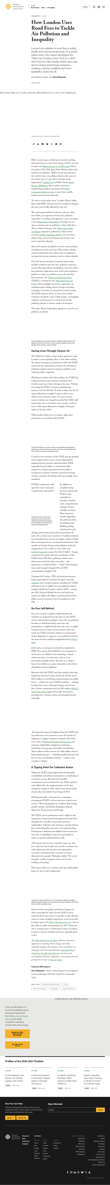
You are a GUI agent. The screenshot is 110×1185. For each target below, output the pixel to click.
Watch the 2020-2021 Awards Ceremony (17, 1033)
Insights (33, 6)
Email (51, 1110)
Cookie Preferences (98, 1165)
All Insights (51, 7)
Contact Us (101, 1136)
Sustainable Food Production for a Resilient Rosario (52, 952)
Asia (35, 1145)
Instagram (71, 1172)
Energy (45, 1148)
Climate (45, 1145)
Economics (57, 1143)
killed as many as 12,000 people (56, 166)
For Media (101, 1144)
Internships (101, 1152)
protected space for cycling (42, 552)
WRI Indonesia (80, 1152)
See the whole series (17, 1045)
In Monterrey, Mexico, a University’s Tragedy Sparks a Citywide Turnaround (40, 1079)
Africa (36, 1143)
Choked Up (48, 182)
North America (37, 1157)
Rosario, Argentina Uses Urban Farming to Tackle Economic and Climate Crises (93, 1079)
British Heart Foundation (48, 222)
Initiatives (26, 1141)
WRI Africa (81, 1138)
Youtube (89, 1172)
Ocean (45, 1159)
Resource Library (99, 1141)
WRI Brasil (81, 1141)
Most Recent (35, 7)
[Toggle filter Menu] (99, 7)
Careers (102, 1149)
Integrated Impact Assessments (57, 742)
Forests (45, 1153)
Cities (65, 984)
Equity (55, 1145)
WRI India (82, 1149)
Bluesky (82, 1172)
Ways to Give (22, 1118)
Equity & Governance (69, 989)
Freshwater (46, 1156)
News (43, 7)
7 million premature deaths (49, 235)
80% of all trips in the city (60, 922)
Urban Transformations (39, 989)
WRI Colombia (80, 1146)
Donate (85, 7)
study (76, 552)
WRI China (81, 1144)
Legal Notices (100, 1157)
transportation (54, 989)
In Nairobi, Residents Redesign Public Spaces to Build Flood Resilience (67, 1079)
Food (44, 1151)
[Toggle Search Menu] (94, 7)
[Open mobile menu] (103, 6)
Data (24, 1138)
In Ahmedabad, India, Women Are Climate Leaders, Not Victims (14, 1078)
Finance (56, 1148)
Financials (101, 1146)
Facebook (67, 1172)
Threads (78, 1172)
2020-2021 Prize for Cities (46, 941)
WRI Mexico (81, 1154)
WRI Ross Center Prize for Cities (50, 984)
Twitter (86, 1172)
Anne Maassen (59, 77)
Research (25, 1136)
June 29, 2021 (56, 960)
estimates (35, 583)
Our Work (37, 1136)
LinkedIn (75, 1172)
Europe (36, 1148)
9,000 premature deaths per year (50, 190)
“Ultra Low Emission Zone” (60, 278)
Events (103, 1138)
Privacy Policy (100, 1154)
